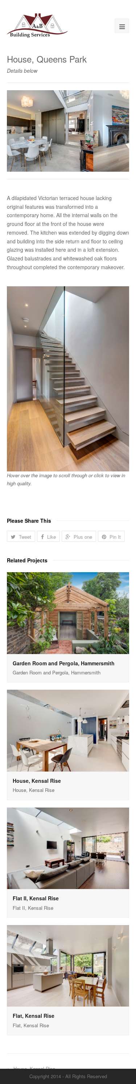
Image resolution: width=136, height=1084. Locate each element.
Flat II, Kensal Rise (36, 898)
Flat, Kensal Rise (33, 1015)
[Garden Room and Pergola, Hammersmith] (68, 613)
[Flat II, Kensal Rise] (68, 848)
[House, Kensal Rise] (68, 731)
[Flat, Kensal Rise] (68, 966)
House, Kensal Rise (37, 780)
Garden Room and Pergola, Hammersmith (64, 663)
